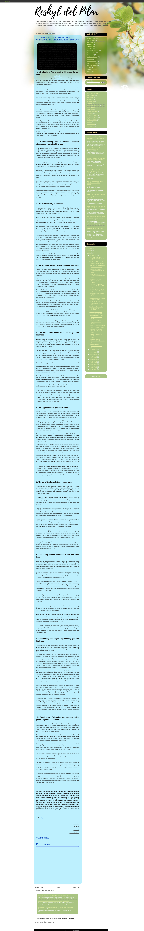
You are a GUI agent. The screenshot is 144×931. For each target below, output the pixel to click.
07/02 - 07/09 (93, 351)
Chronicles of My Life (92, 38)
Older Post (76, 887)
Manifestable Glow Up (92, 50)
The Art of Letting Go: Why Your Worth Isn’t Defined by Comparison (55, 918)
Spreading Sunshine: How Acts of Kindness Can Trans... (96, 317)
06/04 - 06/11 (93, 354)
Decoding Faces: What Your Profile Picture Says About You (53, 901)
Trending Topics (91, 69)
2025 (89, 250)
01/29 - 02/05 (93, 366)
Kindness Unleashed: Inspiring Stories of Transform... (95, 322)
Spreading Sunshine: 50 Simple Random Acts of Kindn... (96, 336)
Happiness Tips (91, 46)
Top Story (89, 67)
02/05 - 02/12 (93, 364)
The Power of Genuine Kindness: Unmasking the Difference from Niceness (57, 38)
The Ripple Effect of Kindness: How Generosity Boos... (97, 341)
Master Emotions (91, 52)
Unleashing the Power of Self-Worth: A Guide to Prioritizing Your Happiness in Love (95, 138)
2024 (89, 252)
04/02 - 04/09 (93, 359)
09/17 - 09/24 (93, 349)
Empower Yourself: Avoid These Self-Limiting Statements (53, 895)
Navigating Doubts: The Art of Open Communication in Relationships (96, 158)
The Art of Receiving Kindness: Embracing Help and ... (97, 276)
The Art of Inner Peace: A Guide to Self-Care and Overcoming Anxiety (96, 207)
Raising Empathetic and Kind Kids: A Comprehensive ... (97, 326)
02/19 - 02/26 (93, 361)
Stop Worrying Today (92, 63)
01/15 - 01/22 (93, 369)
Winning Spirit (90, 71)
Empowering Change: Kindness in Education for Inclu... (97, 271)
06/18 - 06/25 (93, 352)
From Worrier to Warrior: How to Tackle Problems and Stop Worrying (95, 183)
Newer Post (39, 887)
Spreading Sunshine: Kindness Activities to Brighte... (96, 346)
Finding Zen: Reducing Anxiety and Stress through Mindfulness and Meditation (96, 196)
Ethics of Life (90, 42)
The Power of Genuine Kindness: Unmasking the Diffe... (97, 258)
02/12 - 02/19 (93, 362)
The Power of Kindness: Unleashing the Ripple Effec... (96, 331)
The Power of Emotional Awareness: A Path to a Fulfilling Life (95, 228)
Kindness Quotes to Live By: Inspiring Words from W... (97, 290)
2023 (89, 253)
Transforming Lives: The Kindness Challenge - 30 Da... (97, 286)
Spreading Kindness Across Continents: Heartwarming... (97, 294)
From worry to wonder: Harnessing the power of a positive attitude (96, 217)
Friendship (89, 44)
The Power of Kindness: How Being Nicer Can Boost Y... (97, 262)
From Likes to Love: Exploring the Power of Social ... (97, 266)
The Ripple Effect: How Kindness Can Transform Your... (97, 303)
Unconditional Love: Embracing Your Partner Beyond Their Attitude (55, 907)
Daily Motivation (91, 40)
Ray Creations (76, 930)
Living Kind (42, 817)
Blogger (99, 376)
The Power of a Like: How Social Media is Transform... (96, 308)
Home (7, 1)
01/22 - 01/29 (93, 368)
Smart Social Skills (91, 61)
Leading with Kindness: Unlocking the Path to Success (96, 281)
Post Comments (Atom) (48, 890)
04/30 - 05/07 (93, 356)
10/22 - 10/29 (93, 255)
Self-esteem (90, 59)
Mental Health (90, 55)
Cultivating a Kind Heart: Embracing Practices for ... (97, 312)
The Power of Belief (92, 65)
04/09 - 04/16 (93, 357)
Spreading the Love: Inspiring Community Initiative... (97, 299)
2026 (89, 248)
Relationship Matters (92, 57)
